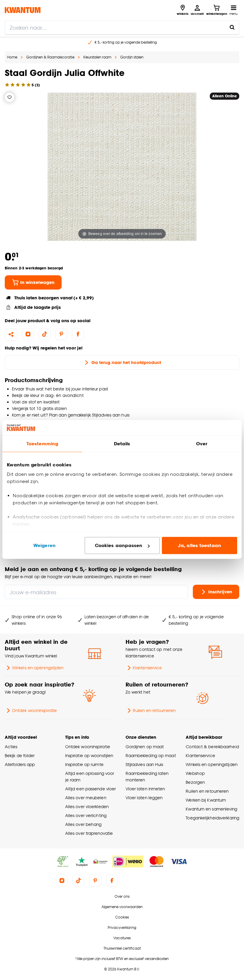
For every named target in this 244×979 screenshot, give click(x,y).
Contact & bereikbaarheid (212, 746)
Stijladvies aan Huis (144, 764)
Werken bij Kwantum (206, 799)
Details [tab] (122, 443)
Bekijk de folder (20, 755)
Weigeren (44, 545)
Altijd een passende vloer (90, 788)
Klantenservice (147, 667)
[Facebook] (78, 334)
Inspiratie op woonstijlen (89, 755)
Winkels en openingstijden (37, 667)
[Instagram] (28, 334)
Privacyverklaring (122, 927)
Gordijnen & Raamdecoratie (50, 57)
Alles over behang (83, 824)
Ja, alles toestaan (199, 545)
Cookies (122, 917)
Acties (11, 746)
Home (12, 57)
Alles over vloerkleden (87, 806)
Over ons (122, 896)
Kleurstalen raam (97, 57)
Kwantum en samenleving (211, 808)
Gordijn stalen (131, 57)
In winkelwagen (37, 282)
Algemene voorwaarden (122, 907)
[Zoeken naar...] (232, 27)
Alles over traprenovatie (89, 833)
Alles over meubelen (85, 797)
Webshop (195, 773)
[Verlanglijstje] (9, 97)
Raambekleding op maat (151, 755)
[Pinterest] (61, 334)
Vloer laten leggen (144, 797)
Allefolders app (20, 764)
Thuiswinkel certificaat (122, 948)
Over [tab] (201, 443)
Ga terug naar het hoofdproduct (126, 362)
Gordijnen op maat (145, 746)
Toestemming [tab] (42, 443)
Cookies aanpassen (119, 545)
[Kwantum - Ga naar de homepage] (22, 10)
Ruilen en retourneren (154, 710)
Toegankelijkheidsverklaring (212, 817)
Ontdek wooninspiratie (34, 710)
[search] (122, 27)
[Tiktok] (45, 334)
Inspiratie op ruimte (84, 764)
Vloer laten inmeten (145, 788)
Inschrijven (220, 591)
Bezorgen (195, 782)
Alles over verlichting (86, 815)
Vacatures (122, 938)
